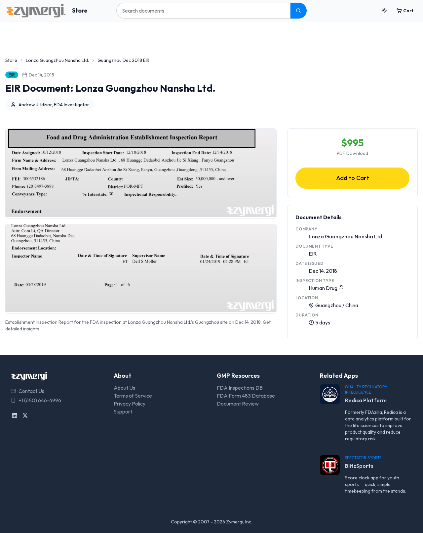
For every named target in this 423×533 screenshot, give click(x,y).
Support (123, 411)
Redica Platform (366, 400)
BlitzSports (359, 465)
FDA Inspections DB (240, 387)
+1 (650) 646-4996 (40, 400)
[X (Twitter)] (25, 415)
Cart (408, 11)
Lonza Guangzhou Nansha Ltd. (57, 60)
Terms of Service (133, 395)
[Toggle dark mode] (384, 10)
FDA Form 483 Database (246, 395)
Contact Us (31, 391)
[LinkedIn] (15, 415)
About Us (124, 387)
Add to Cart (352, 178)
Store (80, 10)
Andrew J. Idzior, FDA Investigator (54, 105)
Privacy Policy (129, 403)
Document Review (238, 403)
